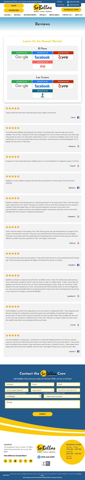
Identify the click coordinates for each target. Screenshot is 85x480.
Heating (17, 15)
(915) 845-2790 (48, 457)
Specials (42, 15)
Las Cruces (68, 5)
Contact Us (66, 15)
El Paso (68, 2)
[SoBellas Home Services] (42, 8)
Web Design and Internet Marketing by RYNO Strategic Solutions (42, 477)
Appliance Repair (30, 15)
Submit (42, 414)
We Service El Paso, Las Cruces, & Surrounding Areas (23, 2)
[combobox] (16, 390)
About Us (78, 15)
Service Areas (54, 15)
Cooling (7, 15)
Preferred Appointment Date (15, 393)
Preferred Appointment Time (54, 393)
